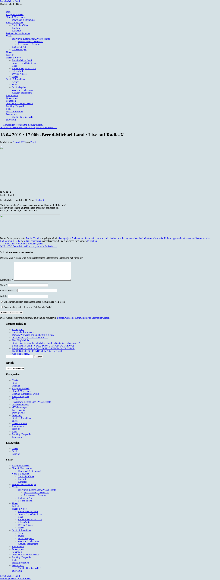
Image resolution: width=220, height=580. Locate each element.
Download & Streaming (23, 20)
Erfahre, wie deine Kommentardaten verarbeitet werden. (83, 318)
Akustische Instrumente (23, 332)
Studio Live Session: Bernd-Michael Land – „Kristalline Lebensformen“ (46, 343)
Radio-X (40, 200)
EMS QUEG (18, 329)
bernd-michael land (134, 238)
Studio (15, 84)
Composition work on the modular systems (21, 124)
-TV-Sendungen (19, 407)
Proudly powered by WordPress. (15, 578)
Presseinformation (14, 111)
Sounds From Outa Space (24, 63)
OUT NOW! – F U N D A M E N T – (30, 337)
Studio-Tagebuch (20, 87)
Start (8, 11)
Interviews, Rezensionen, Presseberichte (31, 38)
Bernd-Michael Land (10, 1)
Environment (12, 95)
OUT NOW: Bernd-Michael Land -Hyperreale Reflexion (28, 127)
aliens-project (64, 238)
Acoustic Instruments (22, 92)
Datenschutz (12, 114)
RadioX (18, 241)
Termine (37, 238)
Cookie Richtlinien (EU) (23, 117)
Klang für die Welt (14, 14)
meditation (197, 238)
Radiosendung (7, 241)
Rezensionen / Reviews (29, 44)
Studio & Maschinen (15, 79)
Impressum (11, 119)
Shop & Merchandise (16, 17)
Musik (15, 76)
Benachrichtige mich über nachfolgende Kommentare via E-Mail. (34, 301)
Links (8, 109)
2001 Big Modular (20, 340)
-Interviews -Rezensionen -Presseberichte (31, 402)
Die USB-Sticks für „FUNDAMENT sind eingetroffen (38, 351)
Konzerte (16, 30)
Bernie (33, 142)
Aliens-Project (18, 71)
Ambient (76, 238)
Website (3, 296)
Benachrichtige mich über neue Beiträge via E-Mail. (28, 307)
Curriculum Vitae (20, 25)
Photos (9, 52)
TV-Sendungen (19, 49)
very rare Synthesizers (22, 90)
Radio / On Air (19, 47)
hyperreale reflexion (181, 238)
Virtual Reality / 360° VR (24, 68)
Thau (14, 65)
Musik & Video (13, 57)
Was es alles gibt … (21, 353)
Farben (167, 238)
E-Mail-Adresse (8, 290)
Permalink (92, 241)
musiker (206, 238)
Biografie (16, 28)
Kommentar (6, 279)
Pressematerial (18, 410)
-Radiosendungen (20, 404)
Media (9, 36)
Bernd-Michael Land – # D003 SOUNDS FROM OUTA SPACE (43, 345)
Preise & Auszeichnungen (18, 33)
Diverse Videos (19, 74)
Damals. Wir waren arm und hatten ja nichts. (33, 335)
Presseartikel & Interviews (30, 41)
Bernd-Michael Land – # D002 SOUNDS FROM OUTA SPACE (43, 348)
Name (3, 285)
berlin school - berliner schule (110, 238)
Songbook (11, 101)
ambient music (88, 238)
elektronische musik (153, 238)
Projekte (10, 55)
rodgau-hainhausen (32, 241)
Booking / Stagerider (16, 106)
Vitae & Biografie (14, 22)
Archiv (15, 82)
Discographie (12, 98)
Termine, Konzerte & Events (19, 103)
